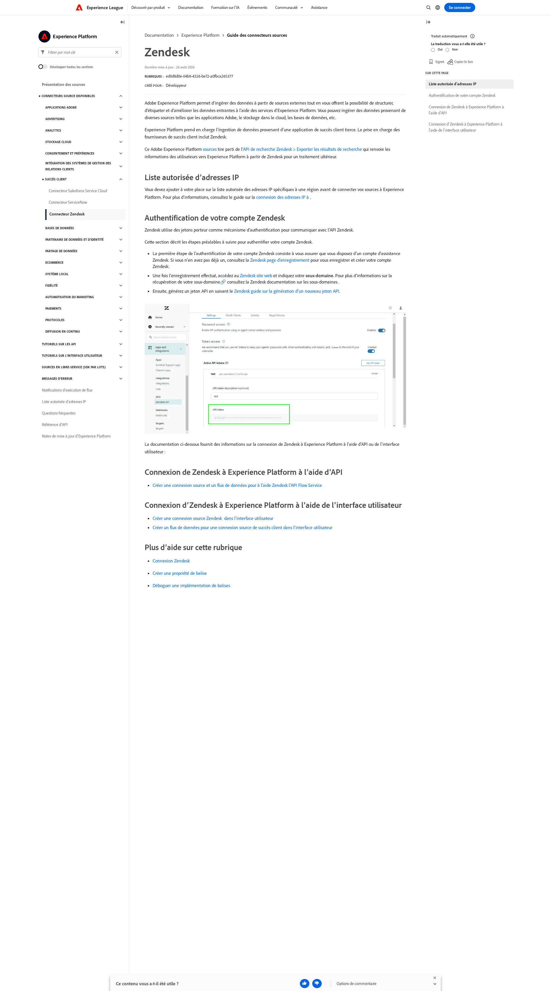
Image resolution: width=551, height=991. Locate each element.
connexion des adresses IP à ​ (283, 197)
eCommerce (54, 263)
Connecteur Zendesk (67, 214)
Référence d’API (54, 424)
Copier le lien (463, 61)
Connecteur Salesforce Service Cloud (78, 190)
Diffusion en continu (62, 331)
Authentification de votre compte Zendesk (462, 95)
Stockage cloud (58, 142)
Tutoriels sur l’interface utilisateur (72, 356)
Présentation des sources (63, 84)
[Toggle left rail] (122, 22)
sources (210, 149)
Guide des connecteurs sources (257, 35)
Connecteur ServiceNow (68, 202)
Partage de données (61, 251)
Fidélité (51, 286)
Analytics (53, 130)
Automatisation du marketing (69, 297)
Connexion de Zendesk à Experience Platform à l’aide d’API (466, 109)
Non (455, 49)
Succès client (56, 179)
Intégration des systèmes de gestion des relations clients (78, 166)
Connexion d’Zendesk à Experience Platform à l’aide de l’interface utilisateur (466, 127)
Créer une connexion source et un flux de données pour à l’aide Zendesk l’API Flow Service (237, 485)
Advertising (55, 119)
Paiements (53, 308)
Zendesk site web (256, 275)
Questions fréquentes (58, 413)
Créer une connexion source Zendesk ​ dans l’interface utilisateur (213, 518)
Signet (439, 61)
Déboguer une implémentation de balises (191, 585)
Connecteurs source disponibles (68, 96)
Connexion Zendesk (171, 561)
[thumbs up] (304, 983)
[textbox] (79, 52)
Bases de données (59, 228)
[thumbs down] (317, 983)
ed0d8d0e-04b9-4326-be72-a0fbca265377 (199, 76)
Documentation (159, 35)
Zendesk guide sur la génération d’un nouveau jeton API (286, 291)
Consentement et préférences (69, 153)
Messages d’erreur (57, 379)
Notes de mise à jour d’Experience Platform (76, 436)
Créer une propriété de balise (180, 573)
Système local (57, 274)
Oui (440, 49)
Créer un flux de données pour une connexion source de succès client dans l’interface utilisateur (242, 527)
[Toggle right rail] (428, 22)
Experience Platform (200, 35)
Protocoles (55, 320)
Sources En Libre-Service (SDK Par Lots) (74, 367)
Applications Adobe (61, 107)
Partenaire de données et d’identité (74, 240)
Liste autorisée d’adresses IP (64, 401)
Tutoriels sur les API (59, 344)
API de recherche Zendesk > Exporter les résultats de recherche (302, 149)
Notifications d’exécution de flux (67, 390)
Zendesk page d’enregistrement (279, 260)
